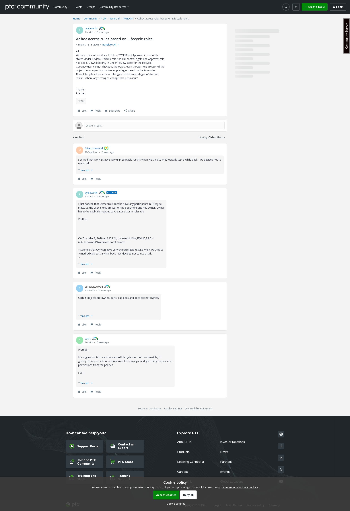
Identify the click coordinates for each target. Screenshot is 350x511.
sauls (88, 338)
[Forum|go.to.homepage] (27, 7)
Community (90, 18)
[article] (150, 164)
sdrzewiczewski (94, 286)
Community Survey (347, 36)
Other (81, 101)
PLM (103, 18)
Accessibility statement (198, 408)
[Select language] (296, 7)
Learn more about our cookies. (240, 487)
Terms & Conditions (149, 408)
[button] (315, 7)
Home (76, 18)
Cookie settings (173, 408)
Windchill (115, 18)
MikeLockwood (94, 148)
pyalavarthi (91, 28)
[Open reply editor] (150, 125)
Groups (91, 7)
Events (78, 7)
